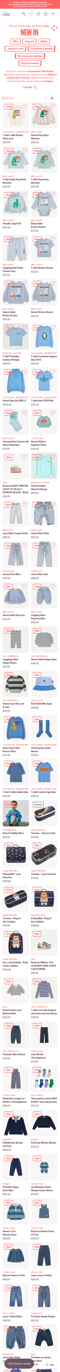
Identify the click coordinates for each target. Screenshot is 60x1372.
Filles (15, 41)
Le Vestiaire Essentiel (41, 48)
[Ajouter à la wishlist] (24, 106)
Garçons (29, 41)
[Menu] (53, 14)
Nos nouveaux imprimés (30, 56)
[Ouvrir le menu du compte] (38, 13)
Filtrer (10, 98)
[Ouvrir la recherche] (23, 13)
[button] (30, 87)
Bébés (44, 41)
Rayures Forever (30, 63)
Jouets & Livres (15, 48)
